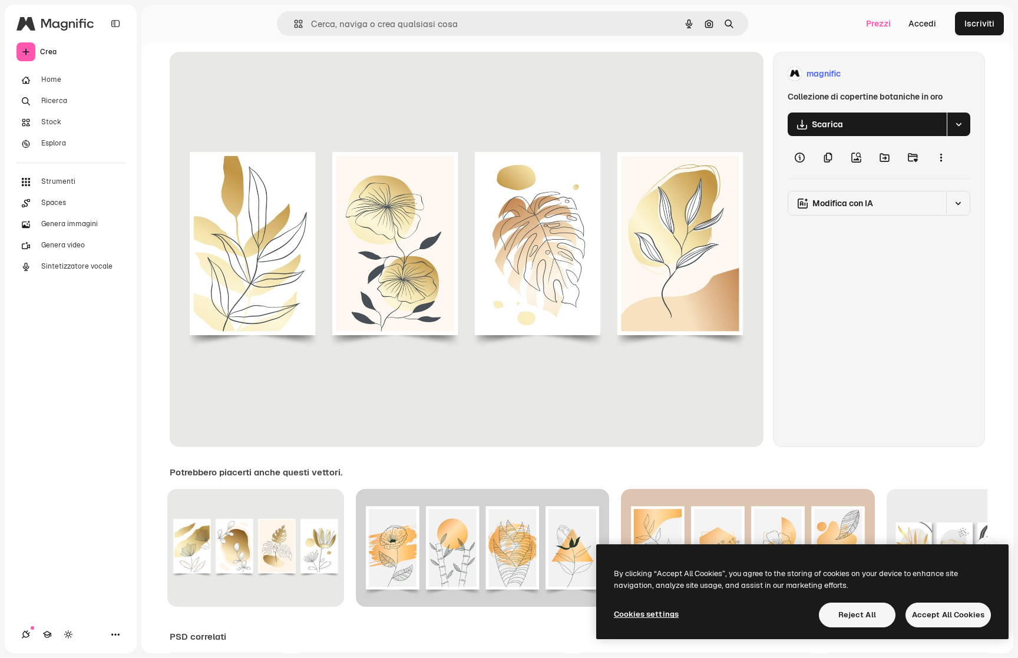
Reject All (857, 615)
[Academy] (47, 634)
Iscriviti (979, 23)
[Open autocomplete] (293, 23)
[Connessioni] (25, 634)
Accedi (922, 23)
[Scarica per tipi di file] (958, 124)
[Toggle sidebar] (115, 23)
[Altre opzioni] (941, 157)
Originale (247, 74)
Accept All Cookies (948, 615)
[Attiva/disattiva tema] (68, 634)
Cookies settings (646, 614)
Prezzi (878, 23)
